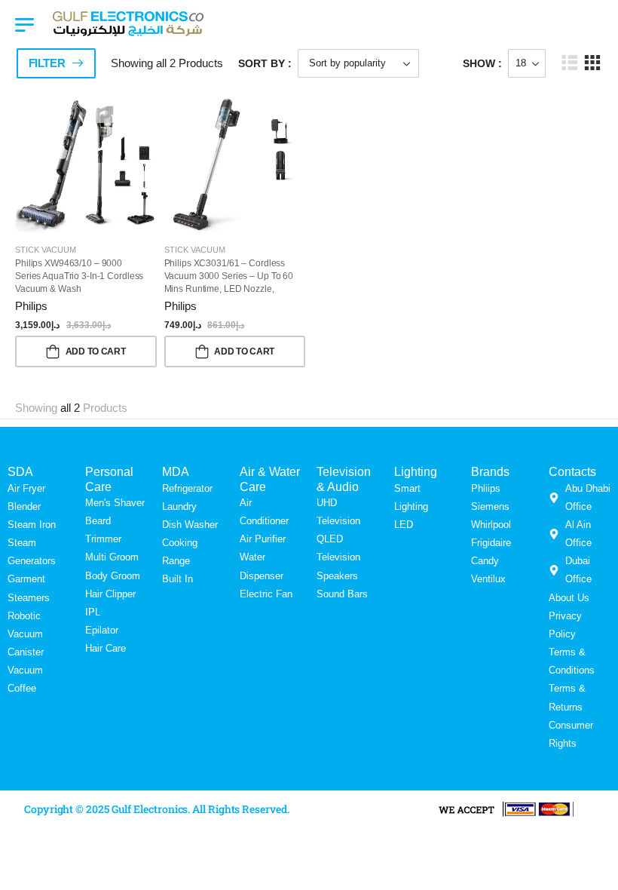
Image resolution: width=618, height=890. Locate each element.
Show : (482, 63)
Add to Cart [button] (96, 351)
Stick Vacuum (45, 249)
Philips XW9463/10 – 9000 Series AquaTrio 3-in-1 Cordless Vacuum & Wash (79, 276)
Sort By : (265, 63)
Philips (31, 305)
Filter (47, 63)
